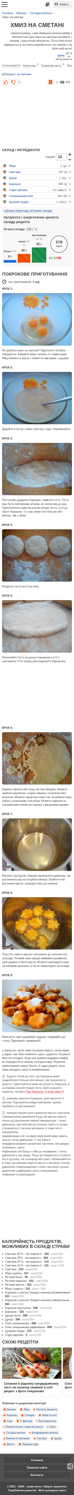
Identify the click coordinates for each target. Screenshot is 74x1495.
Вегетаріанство (47, 1421)
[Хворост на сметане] (37, 74)
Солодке (30, 1415)
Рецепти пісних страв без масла (24, 1427)
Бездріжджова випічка (45, 1432)
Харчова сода (30, 1444)
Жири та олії (49, 1415)
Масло (10, 1444)
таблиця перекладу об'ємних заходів (28, 210)
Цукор (57, 1438)
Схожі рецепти (11, 65)
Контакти (37, 1475)
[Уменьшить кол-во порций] (70, 159)
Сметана (42, 1438)
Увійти (64, 4)
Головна (37, 1460)
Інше (9, 1421)
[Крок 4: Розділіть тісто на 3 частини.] (37, 555)
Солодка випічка (15, 1432)
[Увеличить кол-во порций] (70, 154)
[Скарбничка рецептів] (47, 4)
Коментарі (30, 65)
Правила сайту (37, 1467)
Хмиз (53, 1427)
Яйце (26, 1409)
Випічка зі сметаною (18, 1438)
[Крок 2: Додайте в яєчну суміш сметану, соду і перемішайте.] (37, 398)
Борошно (12, 1415)
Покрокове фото (52, 65)
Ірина (60, 55)
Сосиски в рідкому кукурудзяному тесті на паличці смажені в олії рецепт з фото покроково (31, 1387)
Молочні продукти (46, 1409)
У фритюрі (26, 1421)
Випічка (11, 1409)
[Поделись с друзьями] (70, 1466)
